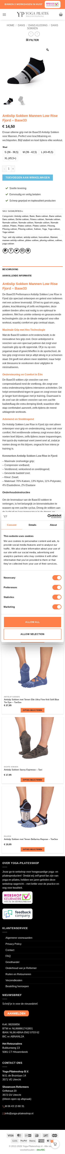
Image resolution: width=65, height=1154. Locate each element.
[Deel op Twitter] (16, 250)
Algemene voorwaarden (19, 937)
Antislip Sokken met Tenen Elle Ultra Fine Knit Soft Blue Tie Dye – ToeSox (31, 701)
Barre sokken (42, 216)
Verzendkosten (14, 980)
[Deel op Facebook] (11, 250)
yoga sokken (8, 243)
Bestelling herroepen (17, 986)
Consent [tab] (11, 525)
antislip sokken (30, 237)
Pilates (13, 226)
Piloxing (51, 226)
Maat (5, 147)
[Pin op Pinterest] (28, 250)
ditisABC (41, 1150)
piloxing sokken (47, 240)
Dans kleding (37, 25)
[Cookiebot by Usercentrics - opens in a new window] (47, 516)
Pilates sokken (24, 226)
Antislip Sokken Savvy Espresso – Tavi (23, 770)
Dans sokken (8, 219)
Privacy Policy (13, 944)
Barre (32, 216)
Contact (10, 950)
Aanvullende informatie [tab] (17, 275)
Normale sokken (52, 219)
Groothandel (12, 962)
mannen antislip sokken (13, 240)
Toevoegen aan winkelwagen (28, 177)
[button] (4, 14)
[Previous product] (37, 34)
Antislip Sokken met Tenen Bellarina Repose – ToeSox (31, 839)
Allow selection (32, 634)
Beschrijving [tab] (10, 269)
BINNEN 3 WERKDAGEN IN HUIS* (23, 4)
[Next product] (30, 34)
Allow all (32, 622)
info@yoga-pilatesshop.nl (19, 1113)
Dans (21, 25)
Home (10, 25)
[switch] (56, 587)
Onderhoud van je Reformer (21, 968)
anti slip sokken (15, 237)
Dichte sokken (22, 219)
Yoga (44, 229)
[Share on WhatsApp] (5, 250)
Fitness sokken (37, 219)
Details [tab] (32, 525)
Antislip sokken (21, 216)
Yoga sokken (54, 229)
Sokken (37, 229)
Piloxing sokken (9, 229)
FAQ (8, 956)
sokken (58, 240)
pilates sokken (31, 240)
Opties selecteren (32, 710)
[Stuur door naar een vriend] (22, 250)
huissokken (44, 237)
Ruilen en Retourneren (18, 974)
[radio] (11, 152)
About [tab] (53, 525)
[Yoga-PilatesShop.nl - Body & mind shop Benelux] (32, 14)
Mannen (54, 237)
